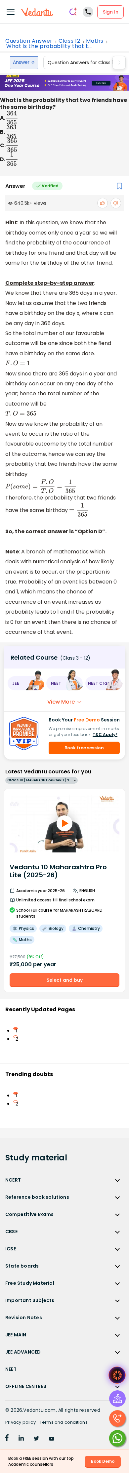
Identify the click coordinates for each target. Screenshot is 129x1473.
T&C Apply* (105, 734)
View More (61, 702)
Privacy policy (20, 1422)
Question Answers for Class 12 (82, 62)
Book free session (84, 748)
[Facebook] (7, 1439)
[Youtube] (51, 1439)
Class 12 (69, 41)
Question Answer (29, 41)
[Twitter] (36, 1439)
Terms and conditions (64, 1422)
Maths (94, 41)
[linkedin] (21, 1439)
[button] (26, 683)
